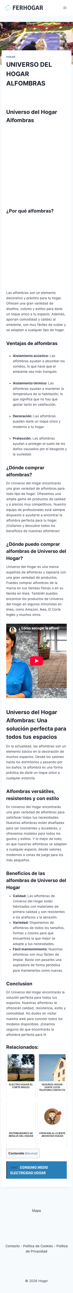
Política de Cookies (38, 1246)
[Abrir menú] (64, 8)
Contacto (12, 1246)
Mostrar (31, 1153)
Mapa (36, 1211)
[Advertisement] (36, 163)
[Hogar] (24, 8)
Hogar (10, 56)
